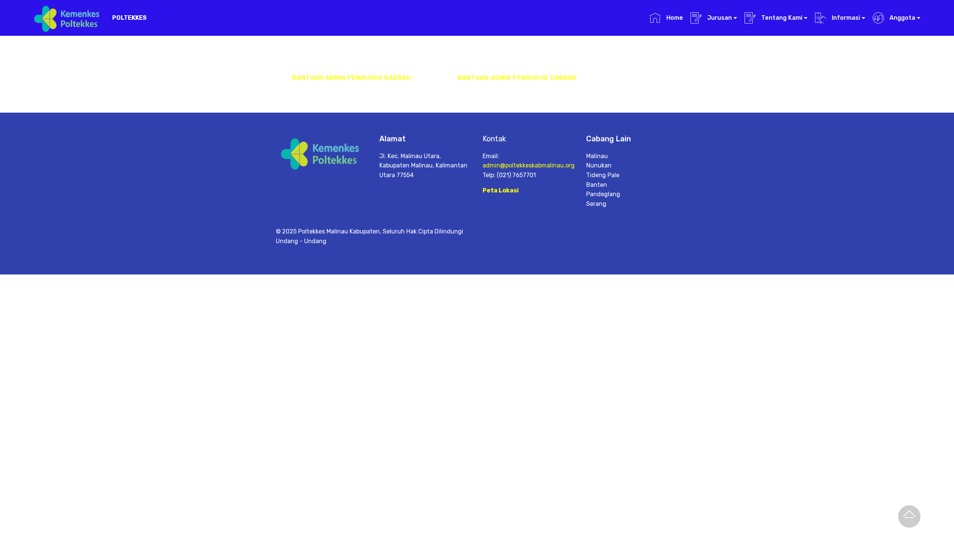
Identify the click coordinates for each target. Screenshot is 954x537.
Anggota (901, 17)
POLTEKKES (129, 17)
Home (674, 17)
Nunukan (599, 165)
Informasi (845, 17)
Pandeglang (603, 194)
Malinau (597, 156)
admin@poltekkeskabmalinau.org (529, 165)
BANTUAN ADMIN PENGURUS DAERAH (351, 77)
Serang (596, 203)
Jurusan (719, 17)
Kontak (494, 138)
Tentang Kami (781, 17)
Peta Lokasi (501, 190)
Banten (596, 184)
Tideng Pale (602, 175)
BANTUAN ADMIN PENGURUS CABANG (517, 77)
